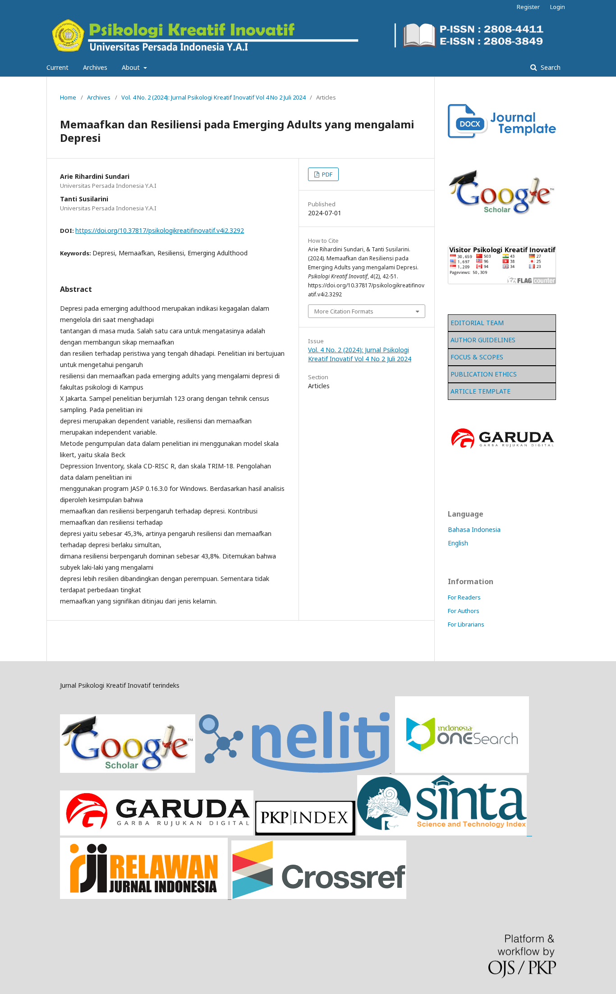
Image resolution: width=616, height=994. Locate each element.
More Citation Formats (343, 311)
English (458, 543)
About (132, 67)
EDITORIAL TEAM (477, 322)
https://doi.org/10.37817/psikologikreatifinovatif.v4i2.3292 (159, 230)
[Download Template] (502, 136)
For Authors (463, 611)
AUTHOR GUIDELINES (483, 340)
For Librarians (466, 624)
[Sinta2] (444, 833)
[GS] (127, 770)
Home (68, 97)
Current (57, 67)
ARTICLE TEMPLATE (480, 391)
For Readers (464, 597)
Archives (95, 67)
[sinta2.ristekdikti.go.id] (233, 896)
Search (550, 67)
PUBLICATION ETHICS (484, 374)
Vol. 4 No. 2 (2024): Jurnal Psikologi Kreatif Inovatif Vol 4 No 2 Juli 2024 (213, 97)
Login (557, 7)
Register (528, 7)
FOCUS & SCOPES (477, 357)
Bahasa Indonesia (474, 529)
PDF (326, 174)
